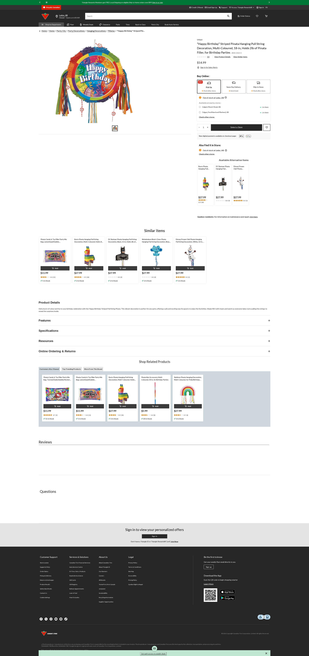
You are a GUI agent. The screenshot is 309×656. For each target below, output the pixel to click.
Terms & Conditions (134, 567)
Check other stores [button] (206, 117)
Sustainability (103, 593)
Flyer (72, 25)
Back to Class (140, 25)
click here (253, 217)
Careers (101, 576)
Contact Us (43, 593)
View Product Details (222, 57)
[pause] (46, 2)
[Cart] (266, 16)
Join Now (174, 541)
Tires (128, 25)
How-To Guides (74, 597)
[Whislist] (257, 16)
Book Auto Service (172, 25)
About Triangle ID (104, 567)
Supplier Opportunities (106, 602)
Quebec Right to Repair (135, 584)
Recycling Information (106, 597)
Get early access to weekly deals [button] (153, 654)
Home (44, 31)
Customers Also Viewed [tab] (49, 369)
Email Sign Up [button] (212, 7)
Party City (155, 25)
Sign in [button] (261, 7)
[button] (228, 16)
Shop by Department (53, 25)
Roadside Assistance (76, 576)
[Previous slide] (40, 2)
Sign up (209, 567)
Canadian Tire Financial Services (79, 563)
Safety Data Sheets (46, 589)
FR (266, 7)
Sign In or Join (157, 2)
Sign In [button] (154, 536)
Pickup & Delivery (45, 576)
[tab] (208, 86)
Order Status (245, 16)
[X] (46, 619)
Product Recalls (45, 584)
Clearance (106, 25)
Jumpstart (102, 589)
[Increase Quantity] (207, 127)
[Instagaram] (51, 619)
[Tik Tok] (65, 619)
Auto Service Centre (76, 567)
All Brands (102, 580)
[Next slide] (269, 2)
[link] (204, 57)
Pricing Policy (132, 580)
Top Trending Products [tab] (71, 369)
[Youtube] (55, 619)
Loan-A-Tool (73, 593)
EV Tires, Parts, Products (77, 571)
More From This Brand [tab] (93, 369)
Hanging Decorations (96, 31)
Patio (118, 25)
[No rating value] (202, 57)
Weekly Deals (88, 25)
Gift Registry (73, 584)
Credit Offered (197, 7)
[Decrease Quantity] (199, 127)
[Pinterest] (60, 619)
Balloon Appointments (76, 589)
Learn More (208, 584)
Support (224, 7)
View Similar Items (240, 57)
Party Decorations (76, 31)
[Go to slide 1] (115, 128)
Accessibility (132, 576)
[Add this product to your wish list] (266, 127)
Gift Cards (72, 580)
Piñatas (111, 31)
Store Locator (44, 563)
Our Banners (103, 571)
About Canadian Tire (105, 563)
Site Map (131, 571)
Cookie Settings (45, 597)
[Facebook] (41, 619)
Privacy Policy (132, 563)
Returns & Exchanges (47, 580)
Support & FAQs (45, 567)
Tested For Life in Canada (107, 584)
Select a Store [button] (236, 127)
